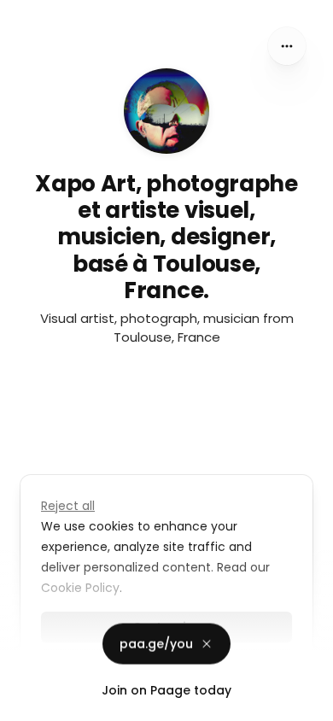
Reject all (68, 505)
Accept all (167, 664)
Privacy (27, 704)
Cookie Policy (80, 587)
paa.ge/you (156, 642)
